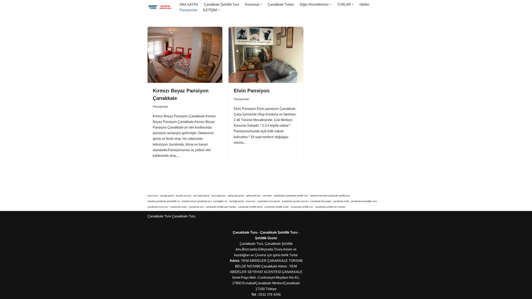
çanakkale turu (196, 207)
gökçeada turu (253, 195)
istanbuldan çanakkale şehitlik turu (291, 195)
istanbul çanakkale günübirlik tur (164, 201)
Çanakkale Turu (183, 216)
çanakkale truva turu (158, 207)
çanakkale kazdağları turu (364, 201)
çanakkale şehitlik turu (302, 207)
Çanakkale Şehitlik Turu (221, 4)
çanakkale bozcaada (320, 201)
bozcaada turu (219, 195)
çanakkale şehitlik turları (277, 207)
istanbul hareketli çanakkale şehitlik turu (330, 195)
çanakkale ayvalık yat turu (295, 201)
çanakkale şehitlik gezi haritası (221, 207)
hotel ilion (267, 195)
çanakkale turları (178, 207)
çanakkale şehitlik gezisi (250, 207)
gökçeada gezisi (236, 195)
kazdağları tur (220, 201)
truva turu (250, 201)
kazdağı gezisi (236, 201)
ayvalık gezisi (167, 195)
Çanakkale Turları (281, 4)
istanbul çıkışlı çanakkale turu (197, 201)
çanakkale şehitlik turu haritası (330, 207)
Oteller (364, 4)
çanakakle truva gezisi (268, 201)
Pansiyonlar (188, 10)
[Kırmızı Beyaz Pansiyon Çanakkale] (185, 55)
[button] (261, 4)
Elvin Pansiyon (252, 90)
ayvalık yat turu (183, 195)
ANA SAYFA (189, 4)
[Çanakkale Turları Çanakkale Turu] (160, 7)
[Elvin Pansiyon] (266, 55)
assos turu (153, 195)
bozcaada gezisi (201, 195)
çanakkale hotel (341, 201)
